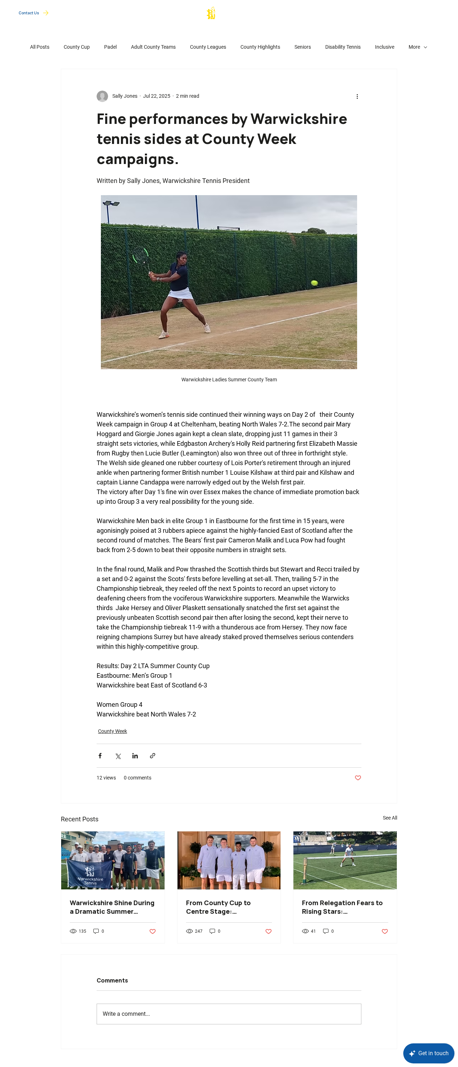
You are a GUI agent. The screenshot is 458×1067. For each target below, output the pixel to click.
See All (390, 818)
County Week (112, 731)
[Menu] (442, 13)
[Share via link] (152, 755)
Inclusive (384, 47)
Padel (110, 47)
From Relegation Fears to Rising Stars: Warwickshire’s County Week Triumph (342, 907)
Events (426, 11)
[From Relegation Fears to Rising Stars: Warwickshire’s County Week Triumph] (345, 860)
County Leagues (208, 47)
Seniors (302, 47)
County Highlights (260, 47)
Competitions (341, 11)
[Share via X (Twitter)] (117, 755)
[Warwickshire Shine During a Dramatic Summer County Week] (113, 860)
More (414, 47)
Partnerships (307, 11)
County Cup (375, 11)
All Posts (39, 47)
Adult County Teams (153, 47)
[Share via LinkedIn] (135, 755)
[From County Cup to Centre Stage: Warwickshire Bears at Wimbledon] (229, 860)
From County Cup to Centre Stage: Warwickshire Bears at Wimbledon (221, 907)
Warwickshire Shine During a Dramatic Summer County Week (112, 907)
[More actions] (357, 96)
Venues (402, 11)
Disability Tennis (343, 47)
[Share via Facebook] (100, 755)
